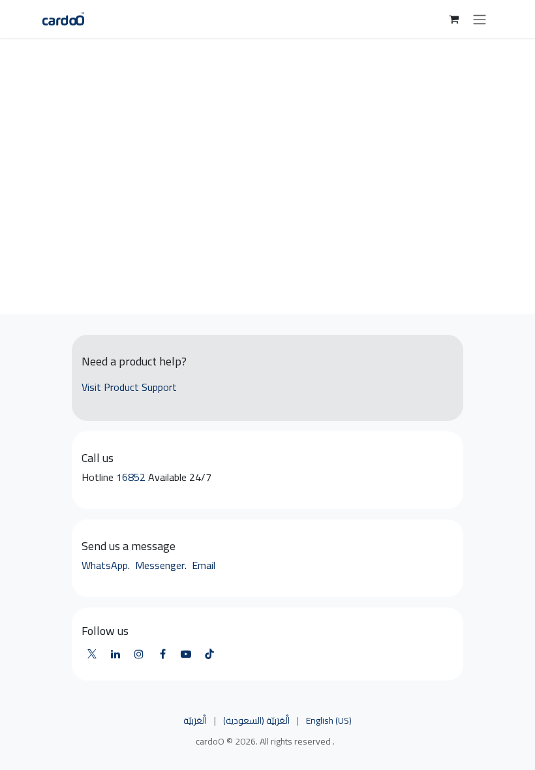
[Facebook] (162, 653)
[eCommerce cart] (453, 19)
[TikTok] (209, 653)
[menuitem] (195, 721)
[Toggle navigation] (479, 19)
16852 (132, 477)
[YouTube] (186, 653)
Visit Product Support (129, 387)
